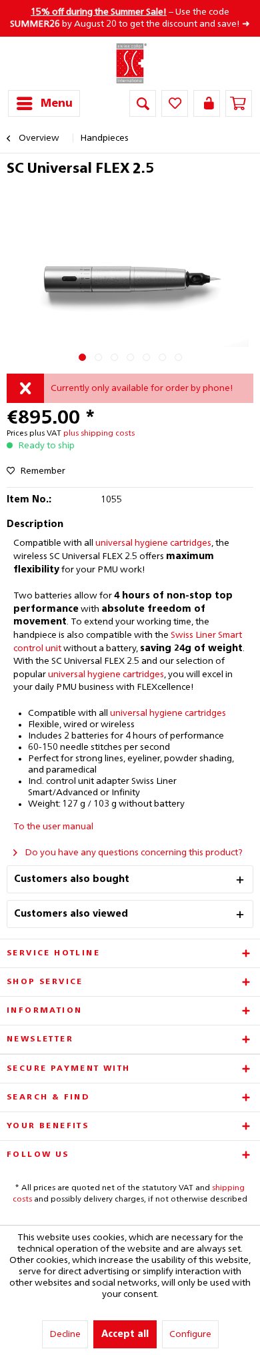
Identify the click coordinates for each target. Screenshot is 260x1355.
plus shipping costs (99, 434)
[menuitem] (44, 103)
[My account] (206, 103)
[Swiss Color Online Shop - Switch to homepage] (130, 63)
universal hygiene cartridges (153, 543)
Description (35, 524)
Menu (57, 103)
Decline (65, 1334)
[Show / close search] (142, 103)
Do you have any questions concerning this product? (133, 852)
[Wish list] (174, 103)
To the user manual (53, 826)
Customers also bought (71, 879)
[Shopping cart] (238, 103)
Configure (190, 1334)
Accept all (125, 1334)
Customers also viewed (71, 914)
